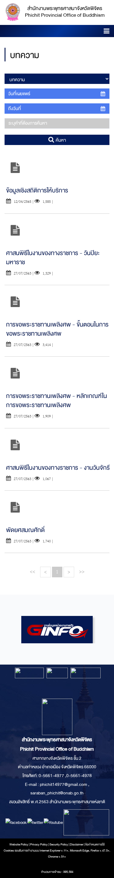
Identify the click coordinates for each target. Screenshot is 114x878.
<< (32, 571)
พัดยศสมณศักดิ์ (25, 530)
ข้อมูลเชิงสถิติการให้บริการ (37, 190)
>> (82, 571)
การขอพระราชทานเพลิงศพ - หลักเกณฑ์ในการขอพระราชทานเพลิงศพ (56, 400)
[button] (106, 32)
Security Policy (59, 844)
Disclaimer (77, 844)
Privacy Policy (39, 844)
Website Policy (18, 844)
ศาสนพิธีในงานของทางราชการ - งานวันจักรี (58, 467)
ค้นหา (60, 140)
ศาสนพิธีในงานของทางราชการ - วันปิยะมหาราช (53, 258)
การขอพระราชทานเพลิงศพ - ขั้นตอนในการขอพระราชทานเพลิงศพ (57, 329)
